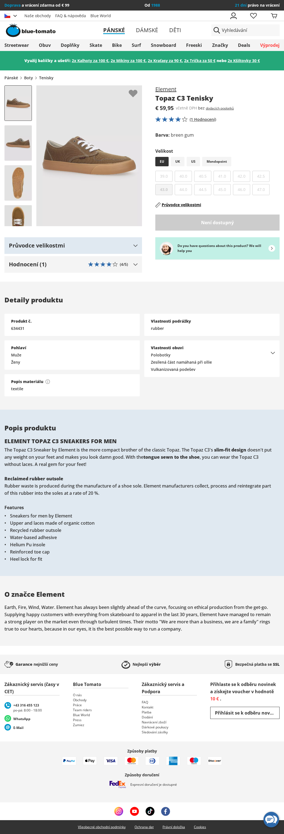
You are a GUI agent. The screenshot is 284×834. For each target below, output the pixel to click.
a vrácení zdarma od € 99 (36, 5)
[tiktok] (150, 811)
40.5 (205, 176)
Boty (28, 77)
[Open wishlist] (253, 15)
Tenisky (46, 77)
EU (162, 161)
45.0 (224, 189)
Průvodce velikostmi (181, 204)
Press (77, 720)
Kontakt (147, 707)
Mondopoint (217, 161)
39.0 (166, 176)
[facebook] (165, 811)
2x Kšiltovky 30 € (244, 60)
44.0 (185, 189)
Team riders (82, 710)
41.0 (224, 176)
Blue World (100, 15)
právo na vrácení (257, 5)
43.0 (164, 189)
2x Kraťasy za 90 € (165, 60)
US (193, 161)
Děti (175, 30)
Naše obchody (37, 15)
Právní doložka (174, 827)
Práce (77, 705)
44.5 (205, 189)
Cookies (200, 827)
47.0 (263, 189)
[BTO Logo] (48, 30)
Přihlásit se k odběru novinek (247, 713)
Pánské (114, 30)
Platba (146, 712)
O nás (77, 695)
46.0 (244, 189)
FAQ (145, 702)
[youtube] (134, 811)
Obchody (80, 700)
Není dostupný (217, 223)
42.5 (263, 176)
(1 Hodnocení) (203, 119)
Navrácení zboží (154, 722)
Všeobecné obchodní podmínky (102, 827)
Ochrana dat (144, 827)
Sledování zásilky (155, 732)
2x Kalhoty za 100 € (90, 60)
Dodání (147, 717)
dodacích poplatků (220, 108)
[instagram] (118, 811)
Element (165, 89)
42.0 (244, 176)
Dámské (147, 30)
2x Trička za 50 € (199, 60)
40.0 (185, 176)
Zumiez (78, 725)
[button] (73, 245)
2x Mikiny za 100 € (128, 60)
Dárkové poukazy (155, 727)
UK (177, 161)
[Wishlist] (137, 89)
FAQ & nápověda (70, 15)
